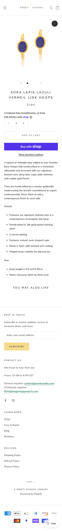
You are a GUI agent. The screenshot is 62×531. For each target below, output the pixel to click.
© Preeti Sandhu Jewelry (31, 489)
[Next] (41, 83)
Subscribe (16, 346)
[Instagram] (13, 400)
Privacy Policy (11, 466)
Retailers (9, 436)
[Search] (51, 7)
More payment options (31, 154)
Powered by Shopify (31, 494)
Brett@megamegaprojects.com (21, 391)
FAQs (7, 419)
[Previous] (21, 83)
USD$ (30, 482)
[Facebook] (5, 400)
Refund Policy (11, 461)
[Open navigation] (5, 7)
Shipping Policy (12, 455)
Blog (6, 430)
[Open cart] (57, 7)
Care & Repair (11, 425)
